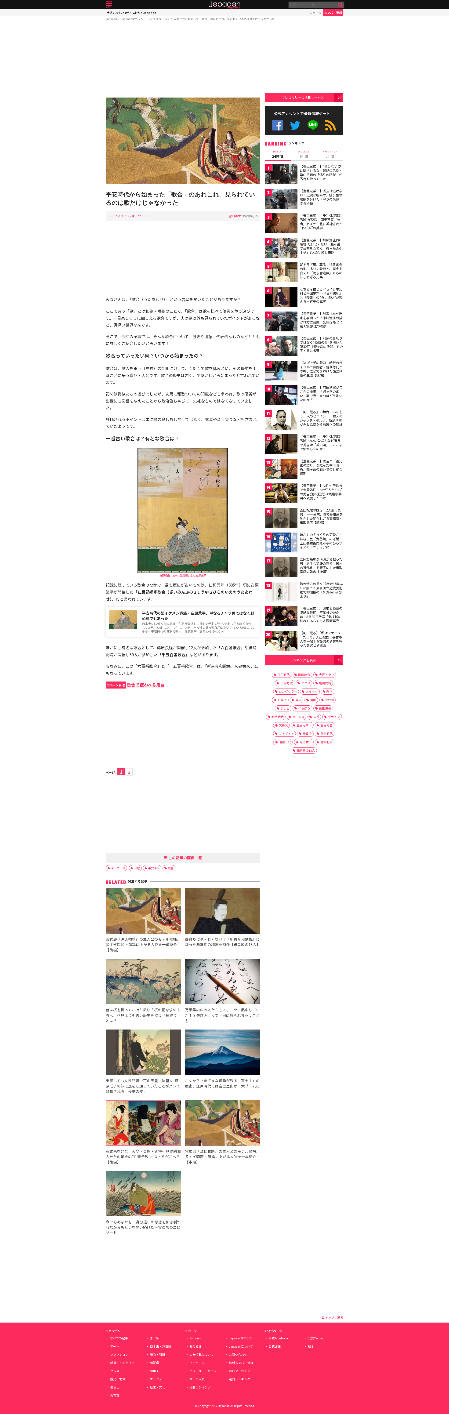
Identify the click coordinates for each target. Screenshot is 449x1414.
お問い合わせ (238, 1354)
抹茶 (316, 716)
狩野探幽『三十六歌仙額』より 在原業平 (182, 575)
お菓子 (282, 700)
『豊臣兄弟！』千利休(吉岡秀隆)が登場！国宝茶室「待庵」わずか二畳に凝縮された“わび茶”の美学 (321, 221)
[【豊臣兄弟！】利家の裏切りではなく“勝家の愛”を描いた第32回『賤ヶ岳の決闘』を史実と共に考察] (281, 346)
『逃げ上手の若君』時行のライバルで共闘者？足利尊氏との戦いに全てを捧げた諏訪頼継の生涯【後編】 (321, 369)
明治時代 (278, 716)
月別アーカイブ (239, 1371)
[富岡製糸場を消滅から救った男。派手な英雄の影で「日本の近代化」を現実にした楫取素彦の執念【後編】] (281, 567)
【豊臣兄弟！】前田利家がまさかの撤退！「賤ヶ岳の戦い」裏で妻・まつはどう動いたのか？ (321, 393)
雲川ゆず (235, 216)
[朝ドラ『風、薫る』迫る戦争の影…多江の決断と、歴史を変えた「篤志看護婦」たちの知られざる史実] (281, 273)
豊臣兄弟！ (304, 725)
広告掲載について (201, 1354)
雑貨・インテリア (122, 1362)
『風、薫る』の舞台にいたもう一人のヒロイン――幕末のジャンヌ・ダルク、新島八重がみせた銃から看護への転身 (321, 418)
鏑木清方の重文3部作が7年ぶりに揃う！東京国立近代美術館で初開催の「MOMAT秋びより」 (321, 590)
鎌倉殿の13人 (306, 750)
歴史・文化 (157, 1387)
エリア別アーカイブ (203, 1371)
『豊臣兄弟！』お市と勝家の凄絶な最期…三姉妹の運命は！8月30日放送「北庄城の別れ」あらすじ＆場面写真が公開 (321, 616)
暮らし (114, 1387)
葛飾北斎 (326, 742)
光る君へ (306, 742)
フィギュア (286, 733)
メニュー (109, 4)
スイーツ (312, 691)
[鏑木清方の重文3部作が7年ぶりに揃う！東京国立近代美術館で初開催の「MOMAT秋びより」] (281, 592)
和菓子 (154, 1371)
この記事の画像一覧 (184, 857)
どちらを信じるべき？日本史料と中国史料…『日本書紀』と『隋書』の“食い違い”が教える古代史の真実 (321, 295)
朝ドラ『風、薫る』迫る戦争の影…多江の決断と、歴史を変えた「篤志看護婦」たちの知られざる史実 (321, 270)
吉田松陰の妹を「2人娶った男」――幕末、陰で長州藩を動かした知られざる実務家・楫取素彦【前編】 (321, 516)
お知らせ (195, 1346)
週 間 (304, 154)
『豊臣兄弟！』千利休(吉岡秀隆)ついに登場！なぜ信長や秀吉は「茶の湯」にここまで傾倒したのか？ (321, 442)
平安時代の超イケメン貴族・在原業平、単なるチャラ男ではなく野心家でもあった (198, 615)
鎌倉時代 (326, 733)
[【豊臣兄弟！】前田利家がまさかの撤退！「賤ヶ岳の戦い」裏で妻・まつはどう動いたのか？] (281, 395)
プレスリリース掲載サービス (303, 97)
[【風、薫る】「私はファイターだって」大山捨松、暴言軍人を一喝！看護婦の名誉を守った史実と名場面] (281, 641)
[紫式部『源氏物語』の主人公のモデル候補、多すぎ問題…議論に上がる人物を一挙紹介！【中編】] (222, 1123)
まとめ (154, 1338)
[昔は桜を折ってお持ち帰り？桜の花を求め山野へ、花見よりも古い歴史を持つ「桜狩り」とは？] (143, 982)
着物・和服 (157, 1354)
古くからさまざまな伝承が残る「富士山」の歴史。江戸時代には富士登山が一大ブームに (222, 1083)
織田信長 (325, 708)
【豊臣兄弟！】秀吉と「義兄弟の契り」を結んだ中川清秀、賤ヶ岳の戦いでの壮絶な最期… (321, 467)
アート (114, 1346)
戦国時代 (304, 674)
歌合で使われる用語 (136, 685)
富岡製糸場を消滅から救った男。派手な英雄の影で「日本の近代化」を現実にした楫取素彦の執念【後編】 (321, 565)
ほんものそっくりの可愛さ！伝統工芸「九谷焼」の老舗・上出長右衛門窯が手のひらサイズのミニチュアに (321, 541)
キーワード (139, 216)
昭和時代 (285, 742)
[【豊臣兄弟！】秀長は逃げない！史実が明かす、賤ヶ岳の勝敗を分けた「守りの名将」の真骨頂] (281, 199)
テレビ (285, 708)
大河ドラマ (326, 674)
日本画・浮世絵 (160, 1346)
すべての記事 (119, 1338)
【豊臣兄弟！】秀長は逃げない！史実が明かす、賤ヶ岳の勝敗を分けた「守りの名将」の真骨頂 (321, 197)
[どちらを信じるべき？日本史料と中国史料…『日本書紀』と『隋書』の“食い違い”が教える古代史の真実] (281, 297)
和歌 (137, 868)
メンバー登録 (333, 13)
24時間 (277, 154)
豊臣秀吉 (326, 725)
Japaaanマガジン (132, 19)
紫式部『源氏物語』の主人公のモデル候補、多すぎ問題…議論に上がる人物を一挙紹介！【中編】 (222, 1156)
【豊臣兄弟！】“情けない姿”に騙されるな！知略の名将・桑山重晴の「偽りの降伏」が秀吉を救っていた (321, 172)
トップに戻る (333, 1317)
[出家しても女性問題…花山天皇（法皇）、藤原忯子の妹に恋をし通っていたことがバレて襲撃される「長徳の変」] (143, 1053)
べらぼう (304, 708)
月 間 (330, 154)
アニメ (305, 683)
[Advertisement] (183, 60)
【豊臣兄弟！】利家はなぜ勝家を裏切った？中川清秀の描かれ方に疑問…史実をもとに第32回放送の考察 (321, 320)
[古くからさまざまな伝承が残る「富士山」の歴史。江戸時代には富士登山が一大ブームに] (222, 1053)
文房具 (283, 725)
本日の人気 (197, 1379)
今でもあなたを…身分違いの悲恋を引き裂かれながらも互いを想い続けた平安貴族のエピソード (143, 1227)
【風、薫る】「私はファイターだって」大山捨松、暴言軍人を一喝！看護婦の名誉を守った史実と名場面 (321, 639)
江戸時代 (283, 674)
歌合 (171, 868)
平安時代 (153, 868)
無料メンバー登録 (241, 1362)
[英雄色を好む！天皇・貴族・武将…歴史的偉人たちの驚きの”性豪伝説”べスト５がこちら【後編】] (143, 1123)
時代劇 (329, 700)
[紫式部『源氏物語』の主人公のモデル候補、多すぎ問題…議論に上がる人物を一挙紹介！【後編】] (143, 911)
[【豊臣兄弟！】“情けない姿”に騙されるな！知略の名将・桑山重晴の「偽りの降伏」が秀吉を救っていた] (281, 174)
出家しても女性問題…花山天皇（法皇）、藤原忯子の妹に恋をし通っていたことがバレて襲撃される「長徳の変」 (143, 1086)
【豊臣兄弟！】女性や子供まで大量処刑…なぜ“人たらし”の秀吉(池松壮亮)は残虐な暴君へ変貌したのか (321, 491)
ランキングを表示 (303, 659)
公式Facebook (277, 125)
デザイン (334, 716)
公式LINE (313, 125)
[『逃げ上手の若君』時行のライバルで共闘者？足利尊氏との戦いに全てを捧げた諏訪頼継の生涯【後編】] (281, 371)
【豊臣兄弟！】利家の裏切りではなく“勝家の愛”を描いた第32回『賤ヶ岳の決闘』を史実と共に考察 (321, 344)
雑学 (329, 691)
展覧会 (307, 733)
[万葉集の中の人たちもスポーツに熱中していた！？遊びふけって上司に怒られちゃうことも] (222, 982)
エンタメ (156, 1379)
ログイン (315, 13)
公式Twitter (295, 125)
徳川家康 (298, 716)
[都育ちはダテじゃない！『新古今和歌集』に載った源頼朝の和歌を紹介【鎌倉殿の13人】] (222, 911)
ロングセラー (288, 691)
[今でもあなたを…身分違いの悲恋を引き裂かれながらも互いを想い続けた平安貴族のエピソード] (143, 1194)
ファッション (119, 1354)
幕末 (298, 700)
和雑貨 (154, 1362)
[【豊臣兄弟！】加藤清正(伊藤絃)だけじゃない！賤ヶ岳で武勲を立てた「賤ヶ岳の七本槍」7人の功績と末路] (281, 248)
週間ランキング (239, 1379)
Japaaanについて (241, 1346)
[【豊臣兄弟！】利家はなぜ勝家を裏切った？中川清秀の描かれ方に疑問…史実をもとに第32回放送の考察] (281, 322)
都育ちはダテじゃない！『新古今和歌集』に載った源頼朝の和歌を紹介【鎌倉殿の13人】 (222, 941)
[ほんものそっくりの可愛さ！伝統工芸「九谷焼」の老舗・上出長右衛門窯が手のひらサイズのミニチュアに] (281, 543)
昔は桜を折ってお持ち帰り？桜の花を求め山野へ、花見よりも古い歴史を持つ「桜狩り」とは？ (143, 1015)
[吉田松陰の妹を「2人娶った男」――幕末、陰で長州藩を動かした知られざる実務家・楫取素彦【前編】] (281, 518)
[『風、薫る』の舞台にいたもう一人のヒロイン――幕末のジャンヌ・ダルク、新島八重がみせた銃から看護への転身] (281, 420)
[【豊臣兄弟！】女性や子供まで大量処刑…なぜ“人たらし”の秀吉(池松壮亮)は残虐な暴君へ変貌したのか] (281, 494)
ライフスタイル (157, 19)
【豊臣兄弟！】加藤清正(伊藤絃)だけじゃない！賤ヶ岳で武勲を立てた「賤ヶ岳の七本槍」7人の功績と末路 (321, 246)
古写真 (114, 1395)
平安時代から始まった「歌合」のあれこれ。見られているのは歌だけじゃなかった (223, 19)
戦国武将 (325, 683)
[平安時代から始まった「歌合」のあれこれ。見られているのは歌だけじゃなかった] (183, 142)
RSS (330, 125)
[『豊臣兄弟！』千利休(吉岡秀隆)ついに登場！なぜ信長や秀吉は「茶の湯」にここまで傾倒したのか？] (281, 445)
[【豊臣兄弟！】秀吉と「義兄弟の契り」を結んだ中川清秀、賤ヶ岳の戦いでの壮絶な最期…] (281, 469)
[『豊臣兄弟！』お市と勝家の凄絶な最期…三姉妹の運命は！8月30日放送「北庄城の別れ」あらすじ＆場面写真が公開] (281, 616)
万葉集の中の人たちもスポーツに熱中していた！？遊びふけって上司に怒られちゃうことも (222, 1015)
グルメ (114, 1371)
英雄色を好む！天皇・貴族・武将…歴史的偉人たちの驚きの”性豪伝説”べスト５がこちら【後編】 (143, 1156)
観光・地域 (117, 1379)
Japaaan (224, 5)
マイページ (197, 1362)
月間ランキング (200, 1387)
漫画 (313, 700)
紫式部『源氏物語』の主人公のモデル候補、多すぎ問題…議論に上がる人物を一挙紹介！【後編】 (143, 944)
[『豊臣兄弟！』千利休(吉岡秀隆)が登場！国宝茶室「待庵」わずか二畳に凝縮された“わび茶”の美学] (281, 224)
